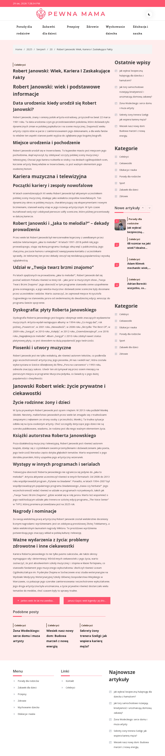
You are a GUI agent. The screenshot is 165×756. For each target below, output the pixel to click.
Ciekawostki (125, 163)
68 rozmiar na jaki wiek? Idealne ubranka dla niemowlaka (139, 246)
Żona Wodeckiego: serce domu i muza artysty (26, 636)
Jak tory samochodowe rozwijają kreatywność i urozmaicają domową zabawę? (135, 91)
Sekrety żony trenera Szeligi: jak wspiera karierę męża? (134, 117)
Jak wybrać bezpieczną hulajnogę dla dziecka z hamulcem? (131, 75)
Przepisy (73, 26)
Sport (122, 183)
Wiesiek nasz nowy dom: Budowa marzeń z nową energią (132, 131)
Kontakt (70, 680)
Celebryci (20, 64)
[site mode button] (149, 14)
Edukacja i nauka (140, 30)
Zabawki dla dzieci (49, 30)
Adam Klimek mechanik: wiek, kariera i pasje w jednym (138, 266)
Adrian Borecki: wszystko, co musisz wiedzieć (137, 286)
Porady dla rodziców (24, 30)
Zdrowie (93, 26)
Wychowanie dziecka (115, 30)
